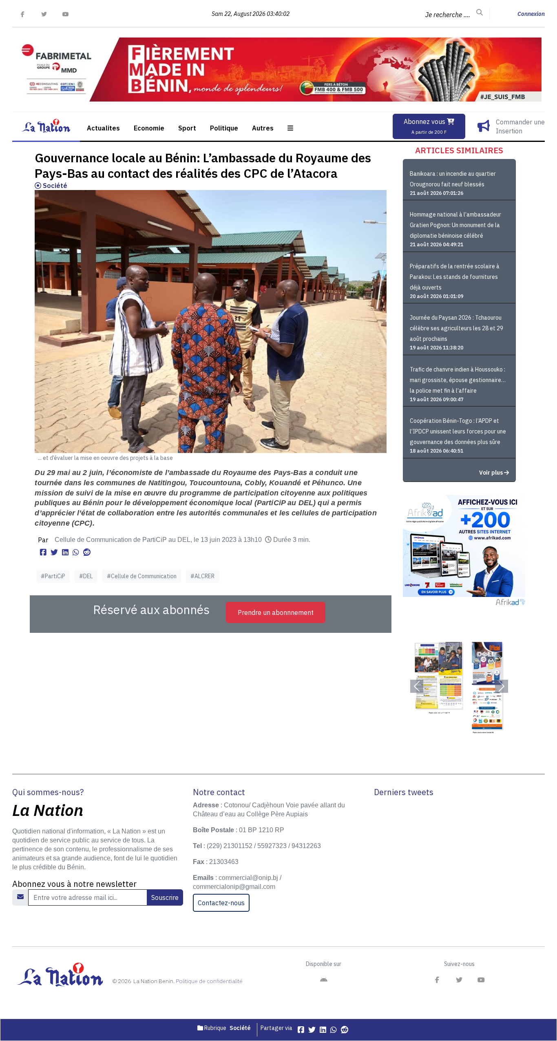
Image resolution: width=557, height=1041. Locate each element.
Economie (149, 128)
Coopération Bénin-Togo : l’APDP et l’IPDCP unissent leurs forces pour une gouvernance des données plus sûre (458, 431)
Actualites (103, 128)
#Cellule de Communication (142, 576)
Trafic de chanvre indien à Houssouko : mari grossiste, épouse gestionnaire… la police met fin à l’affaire (458, 380)
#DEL (86, 576)
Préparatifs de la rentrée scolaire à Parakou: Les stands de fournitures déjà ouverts (455, 277)
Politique (224, 128)
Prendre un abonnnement (276, 612)
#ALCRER (202, 576)
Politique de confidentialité (209, 981)
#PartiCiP (53, 576)
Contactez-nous (221, 903)
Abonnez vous (425, 126)
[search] (479, 13)
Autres (263, 128)
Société (54, 185)
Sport (187, 128)
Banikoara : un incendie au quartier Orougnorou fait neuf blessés (453, 179)
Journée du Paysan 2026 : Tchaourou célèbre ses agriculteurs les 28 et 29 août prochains (456, 328)
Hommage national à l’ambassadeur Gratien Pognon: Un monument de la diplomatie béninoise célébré (455, 225)
